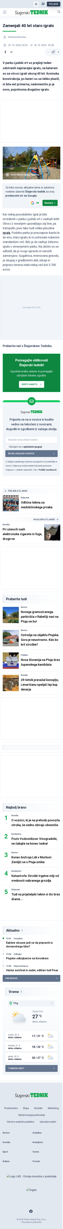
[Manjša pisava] (48, 52)
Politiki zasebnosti (47, 470)
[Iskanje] (59, 11)
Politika (24, 655)
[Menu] (5, 12)
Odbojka (18, 954)
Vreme (14, 991)
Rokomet (25, 498)
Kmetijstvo (16, 834)
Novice (24, 607)
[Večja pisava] (58, 52)
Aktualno (13, 930)
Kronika (6, 525)
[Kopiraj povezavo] (11, 52)
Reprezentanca (21, 966)
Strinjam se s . (26, 446)
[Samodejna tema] (36, 4)
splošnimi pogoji (32, 446)
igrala (6, 233)
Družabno (18, 939)
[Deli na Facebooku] (5, 52)
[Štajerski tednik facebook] (31, 1211)
